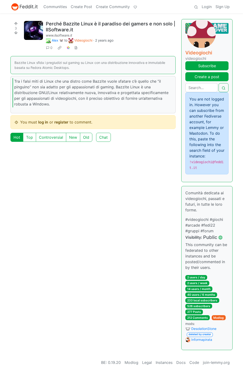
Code (194, 362)
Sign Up (222, 6)
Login (207, 6)
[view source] (76, 47)
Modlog (218, 317)
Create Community (113, 6)
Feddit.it (28, 7)
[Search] (196, 6)
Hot (17, 137)
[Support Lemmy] (135, 6)
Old (86, 137)
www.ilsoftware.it (59, 35)
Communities (55, 6)
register (61, 122)
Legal (147, 362)
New (73, 137)
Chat (103, 137)
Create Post (81, 6)
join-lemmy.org (216, 362)
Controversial (51, 137)
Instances (164, 362)
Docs (181, 362)
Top (29, 137)
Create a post (207, 76)
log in (43, 122)
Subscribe (207, 65)
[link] (60, 47)
